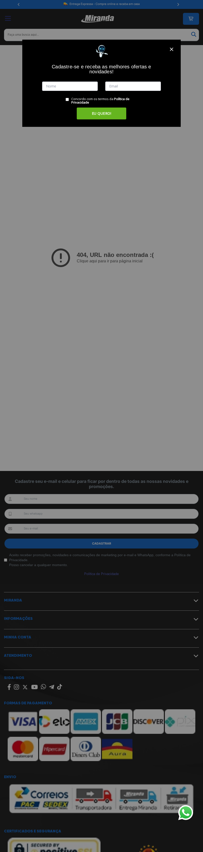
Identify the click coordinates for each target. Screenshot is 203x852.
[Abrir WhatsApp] (185, 812)
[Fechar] (171, 49)
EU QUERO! (101, 113)
